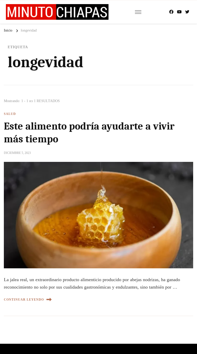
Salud (10, 114)
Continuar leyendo (24, 299)
